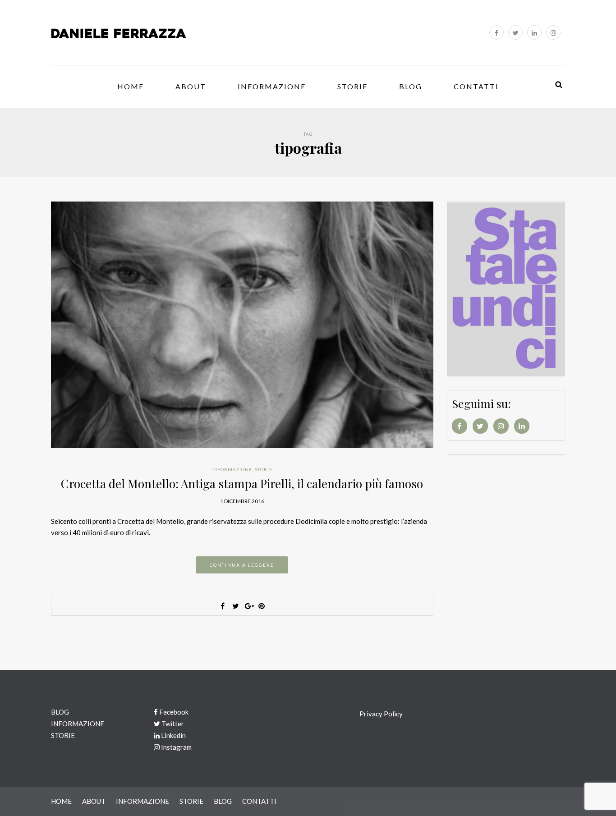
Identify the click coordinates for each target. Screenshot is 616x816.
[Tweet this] (235, 606)
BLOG (410, 86)
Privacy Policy (381, 714)
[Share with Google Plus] (248, 606)
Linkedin (173, 735)
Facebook (173, 712)
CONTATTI (476, 86)
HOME (130, 86)
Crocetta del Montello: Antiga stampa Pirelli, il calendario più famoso (242, 483)
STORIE (352, 86)
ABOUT (190, 86)
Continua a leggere (242, 565)
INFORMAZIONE (272, 86)
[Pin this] (261, 606)
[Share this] (222, 606)
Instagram (176, 747)
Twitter (172, 724)
